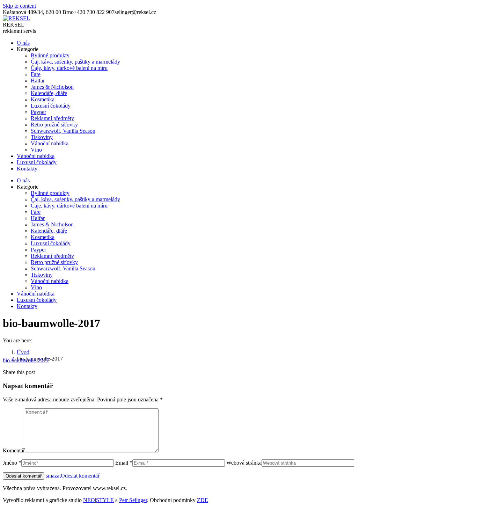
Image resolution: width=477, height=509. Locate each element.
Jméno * (12, 463)
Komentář (14, 450)
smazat (53, 476)
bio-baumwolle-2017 (26, 360)
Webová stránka (244, 463)
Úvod (23, 352)
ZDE (202, 500)
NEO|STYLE (98, 500)
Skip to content (19, 6)
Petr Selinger (133, 500)
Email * (123, 463)
